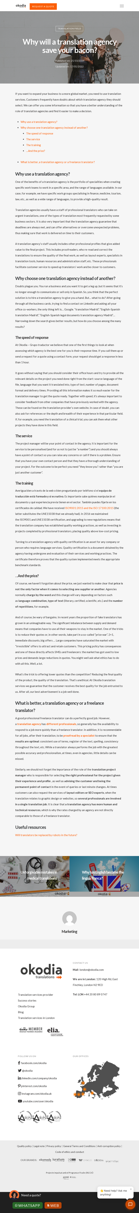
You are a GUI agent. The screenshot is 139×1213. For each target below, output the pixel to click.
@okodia (27, 1070)
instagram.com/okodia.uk (36, 1093)
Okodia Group (26, 1006)
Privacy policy (54, 1146)
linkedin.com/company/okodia (39, 1078)
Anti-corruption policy (109, 1146)
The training (33, 145)
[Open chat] (130, 1204)
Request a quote (43, 6)
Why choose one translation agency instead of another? (54, 127)
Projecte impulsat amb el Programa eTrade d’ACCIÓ (69, 1173)
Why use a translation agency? (39, 121)
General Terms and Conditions (79, 1146)
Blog (21, 1012)
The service (33, 139)
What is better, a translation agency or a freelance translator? (58, 162)
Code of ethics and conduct (69, 1151)
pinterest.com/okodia (34, 1086)
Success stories (27, 1000)
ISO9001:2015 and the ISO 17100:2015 (89, 508)
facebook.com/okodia (33, 1063)
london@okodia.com (91, 969)
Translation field (69, 28)
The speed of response (39, 133)
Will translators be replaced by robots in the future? (46, 835)
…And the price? (35, 150)
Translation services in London (36, 1017)
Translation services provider (35, 994)
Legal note (39, 1146)
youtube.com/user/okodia (37, 1101)
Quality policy (24, 1146)
